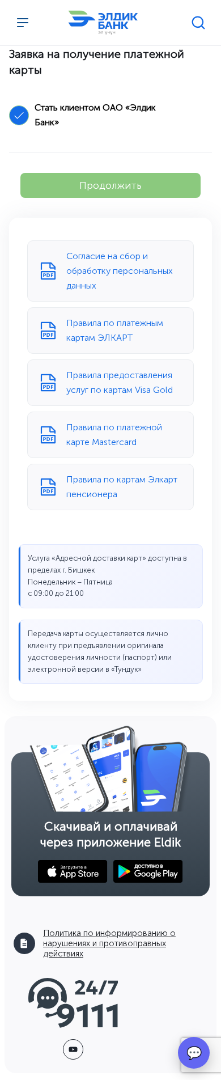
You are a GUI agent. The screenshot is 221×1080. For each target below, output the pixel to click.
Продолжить (110, 185)
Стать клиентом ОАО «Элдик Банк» (95, 115)
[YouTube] (73, 1049)
